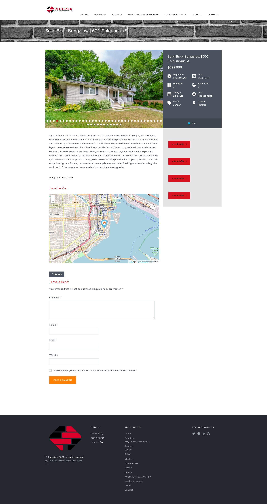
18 (102, 121)
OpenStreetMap (143, 261)
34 (154, 121)
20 (109, 121)
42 (104, 124)
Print (193, 123)
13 (86, 121)
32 (148, 121)
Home (84, 14)
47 (120, 124)
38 (91, 124)
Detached (67, 177)
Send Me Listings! (175, 14)
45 (114, 124)
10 (76, 121)
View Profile (178, 144)
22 (115, 121)
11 (80, 121)
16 (96, 121)
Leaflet (131, 261)
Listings (117, 14)
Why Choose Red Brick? (137, 441)
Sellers (128, 454)
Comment (55, 297)
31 (145, 121)
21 (112, 121)
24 (122, 121)
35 (158, 121)
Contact (213, 14)
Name (53, 325)
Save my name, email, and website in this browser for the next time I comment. (95, 370)
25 (125, 121)
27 (132, 121)
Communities (131, 463)
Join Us (197, 14)
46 (117, 124)
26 (128, 121)
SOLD (94, 433)
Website (53, 355)
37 (88, 124)
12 (83, 121)
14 (89, 121)
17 (99, 121)
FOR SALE (96, 438)
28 (135, 121)
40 (98, 124)
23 (119, 121)
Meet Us (129, 459)
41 (101, 124)
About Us (100, 14)
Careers (128, 467)
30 (141, 121)
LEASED (95, 442)
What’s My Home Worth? (143, 14)
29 (138, 121)
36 (161, 121)
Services (129, 446)
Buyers (128, 449)
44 (111, 124)
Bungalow (54, 177)
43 (107, 124)
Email (53, 340)
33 (151, 121)
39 (94, 124)
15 (93, 121)
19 (106, 121)
